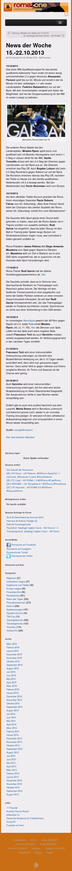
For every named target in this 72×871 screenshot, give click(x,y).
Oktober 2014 (13, 703)
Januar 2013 (12, 776)
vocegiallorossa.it (23, 429)
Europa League (14, 588)
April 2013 (11, 766)
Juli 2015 (11, 671)
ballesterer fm (13, 814)
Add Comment (44, 57)
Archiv (34, 839)
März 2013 (12, 769)
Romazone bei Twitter (22, 555)
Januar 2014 (12, 734)
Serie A (10, 606)
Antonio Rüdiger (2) (27, 520)
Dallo (9, 524)
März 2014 (12, 727)
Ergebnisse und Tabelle (18, 585)
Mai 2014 (11, 720)
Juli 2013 (11, 755)
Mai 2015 (11, 678)
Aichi (9, 517)
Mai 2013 (11, 762)
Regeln (49, 852)
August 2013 (13, 752)
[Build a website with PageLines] (36, 864)
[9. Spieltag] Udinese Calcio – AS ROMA (42, 35)
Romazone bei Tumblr (17, 552)
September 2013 (14, 748)
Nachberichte (13, 595)
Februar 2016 (13, 647)
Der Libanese (14, 57)
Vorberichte (12, 630)
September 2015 (14, 664)
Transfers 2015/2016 (17, 848)
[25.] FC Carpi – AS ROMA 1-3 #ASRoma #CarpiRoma (34, 480)
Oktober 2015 (13, 661)
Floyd (9, 527)
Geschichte (24, 852)
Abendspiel (29, 320)
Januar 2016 (12, 650)
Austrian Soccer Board (17, 811)
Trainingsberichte (15, 620)
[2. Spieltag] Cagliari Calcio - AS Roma (40, 531)
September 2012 (14, 790)
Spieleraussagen (15, 609)
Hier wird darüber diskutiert (20, 437)
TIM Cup (11, 616)
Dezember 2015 (14, 654)
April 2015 (11, 682)
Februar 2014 (13, 731)
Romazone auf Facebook (23, 544)
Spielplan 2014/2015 (55, 848)
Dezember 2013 (14, 738)
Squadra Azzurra (15, 613)
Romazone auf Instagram (19, 548)
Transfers (11, 627)
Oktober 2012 (13, 787)
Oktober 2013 (13, 745)
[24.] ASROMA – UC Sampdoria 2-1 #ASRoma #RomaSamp (36, 483)
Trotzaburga (12, 531)
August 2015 (13, 668)
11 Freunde (12, 807)
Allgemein (11, 578)
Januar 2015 (12, 692)
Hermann (11, 520)
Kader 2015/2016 (48, 844)
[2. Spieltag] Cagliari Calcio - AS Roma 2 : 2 (36, 527)
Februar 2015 (13, 689)
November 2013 (14, 741)
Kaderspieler (20, 839)
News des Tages (15, 599)
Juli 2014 (11, 713)
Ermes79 (11, 821)
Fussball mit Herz (15, 825)
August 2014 (13, 710)
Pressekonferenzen (16, 602)
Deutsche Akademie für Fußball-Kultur (25, 818)
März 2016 (12, 643)
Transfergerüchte (23, 524)
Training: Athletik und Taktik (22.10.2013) (30, 33)
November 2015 (14, 657)
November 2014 (14, 699)
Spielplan (36, 848)
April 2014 (11, 724)
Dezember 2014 (14, 696)
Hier (43, 274)
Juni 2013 (11, 759)
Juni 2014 (11, 717)
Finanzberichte (14, 592)
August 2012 (13, 794)
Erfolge (38, 852)
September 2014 (14, 706)
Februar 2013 (13, 773)
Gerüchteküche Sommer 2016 (28, 517)
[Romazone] (36, 7)
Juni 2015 (11, 675)
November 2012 (14, 783)
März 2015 (12, 685)
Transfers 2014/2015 (25, 844)
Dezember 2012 (14, 780)
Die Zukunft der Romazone (20, 469)
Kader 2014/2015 (50, 839)
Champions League (16, 581)
